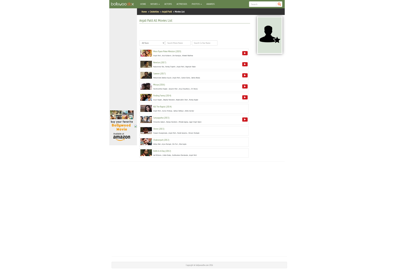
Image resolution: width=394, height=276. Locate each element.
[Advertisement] (123, 60)
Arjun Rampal (166, 144)
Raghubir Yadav (190, 66)
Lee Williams (157, 155)
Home (144, 4)
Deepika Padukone (169, 100)
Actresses (182, 4)
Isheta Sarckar (189, 111)
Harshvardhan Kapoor (160, 89)
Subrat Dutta (185, 78)
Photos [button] (196, 4)
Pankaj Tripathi (170, 66)
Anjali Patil (167, 11)
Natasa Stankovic (171, 122)
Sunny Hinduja (167, 111)
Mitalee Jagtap (183, 122)
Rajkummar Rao (158, 66)
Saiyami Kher (173, 89)
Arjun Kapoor (157, 100)
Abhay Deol (157, 144)
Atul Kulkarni (166, 55)
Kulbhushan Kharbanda (180, 155)
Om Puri (175, 144)
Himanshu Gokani (159, 122)
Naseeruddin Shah (182, 100)
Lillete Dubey (167, 155)
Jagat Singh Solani (195, 122)
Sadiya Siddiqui (178, 111)
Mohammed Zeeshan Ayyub (162, 78)
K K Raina (194, 89)
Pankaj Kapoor (193, 100)
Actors (168, 4)
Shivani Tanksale (193, 133)
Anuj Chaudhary (184, 89)
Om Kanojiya (177, 55)
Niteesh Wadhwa (187, 55)
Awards (210, 4)
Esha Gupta (182, 144)
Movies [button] (154, 4)
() (167, 51)
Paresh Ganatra (182, 133)
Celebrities (154, 11)
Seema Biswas (195, 78)
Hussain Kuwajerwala (160, 133)
